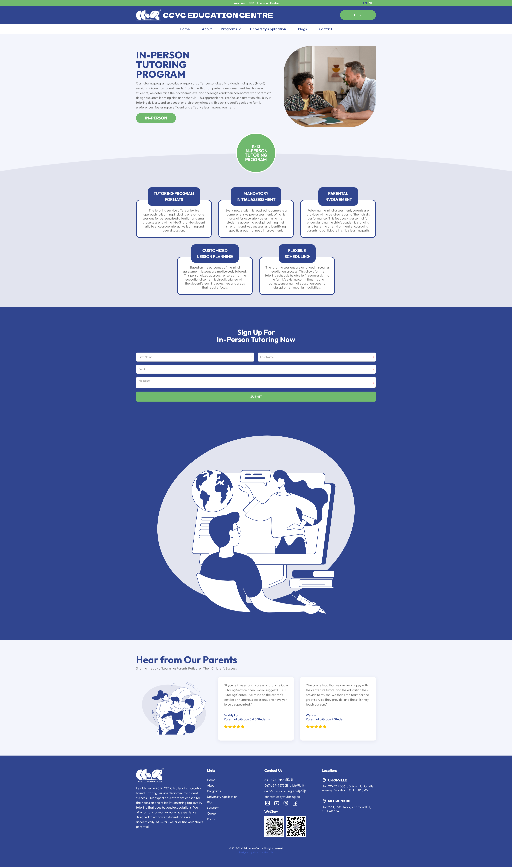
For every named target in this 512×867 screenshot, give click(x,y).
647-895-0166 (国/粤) (279, 780)
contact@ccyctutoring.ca (282, 797)
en (365, 3)
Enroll (358, 15)
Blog (210, 802)
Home (185, 29)
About (207, 29)
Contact (325, 29)
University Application (268, 29)
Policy (211, 819)
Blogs (302, 29)
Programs (214, 791)
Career (212, 813)
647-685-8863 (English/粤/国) (285, 791)
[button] (231, 29)
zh (370, 3)
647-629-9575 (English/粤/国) (285, 785)
